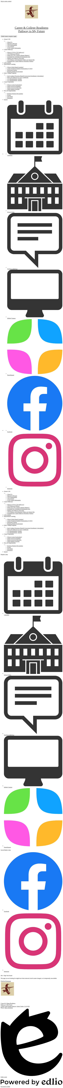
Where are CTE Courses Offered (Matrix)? (18, 55)
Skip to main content (6, 1)
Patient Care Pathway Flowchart (15, 58)
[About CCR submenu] (4, 493)
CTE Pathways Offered (13, 54)
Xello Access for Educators (14, 88)
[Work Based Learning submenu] (4, 518)
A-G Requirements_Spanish (14, 80)
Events (9, 95)
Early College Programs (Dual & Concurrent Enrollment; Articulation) (25, 76)
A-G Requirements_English (14, 79)
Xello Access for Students (14, 86)
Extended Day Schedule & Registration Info (18, 57)
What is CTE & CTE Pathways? (15, 52)
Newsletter (10, 96)
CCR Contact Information (14, 48)
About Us (9, 42)
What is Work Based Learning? (15, 67)
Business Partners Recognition (15, 93)
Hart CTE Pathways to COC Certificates (17, 77)
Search (5, 99)
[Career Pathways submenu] (4, 51)
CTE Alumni (10, 46)
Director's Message (12, 43)
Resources (10, 98)
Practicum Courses (12, 70)
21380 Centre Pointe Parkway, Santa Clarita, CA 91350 (15, 1006)
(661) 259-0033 (9, 1008)
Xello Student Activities (13, 89)
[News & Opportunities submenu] (4, 92)
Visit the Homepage (6, 981)
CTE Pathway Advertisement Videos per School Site (21, 60)
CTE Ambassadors (12, 45)
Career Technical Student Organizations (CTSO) (19, 68)
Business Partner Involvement (15, 71)
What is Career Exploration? (14, 85)
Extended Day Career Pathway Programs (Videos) (20, 61)
